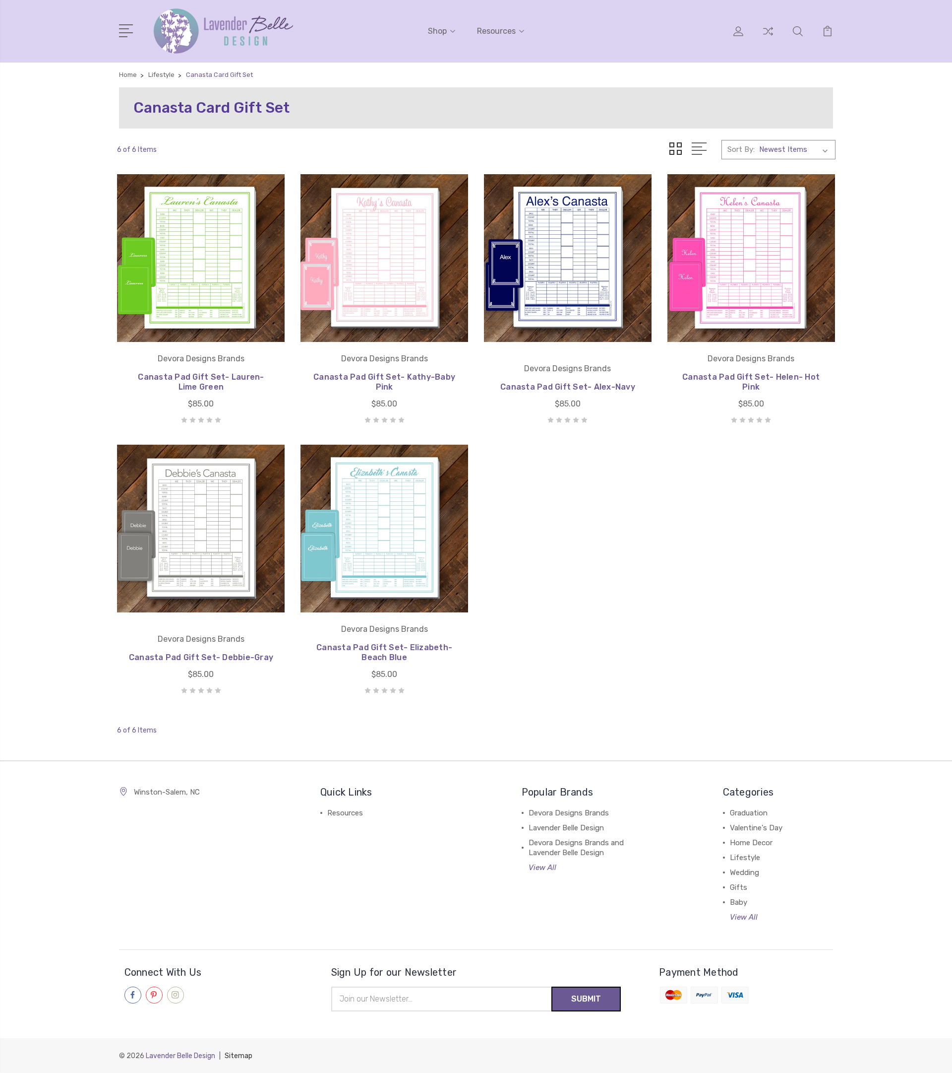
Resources (496, 31)
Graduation (749, 812)
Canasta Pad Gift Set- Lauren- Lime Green (201, 382)
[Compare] (768, 37)
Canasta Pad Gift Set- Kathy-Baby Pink (384, 382)
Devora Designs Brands (569, 812)
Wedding (744, 872)
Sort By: (741, 149)
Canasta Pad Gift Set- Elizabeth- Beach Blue (384, 652)
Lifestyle (745, 857)
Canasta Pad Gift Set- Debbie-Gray (201, 657)
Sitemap (238, 1056)
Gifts (738, 887)
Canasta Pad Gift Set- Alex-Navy (567, 387)
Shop (437, 31)
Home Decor (751, 842)
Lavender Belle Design (566, 827)
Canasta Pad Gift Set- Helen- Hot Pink (751, 382)
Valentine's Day (756, 827)
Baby (738, 902)
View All (542, 867)
